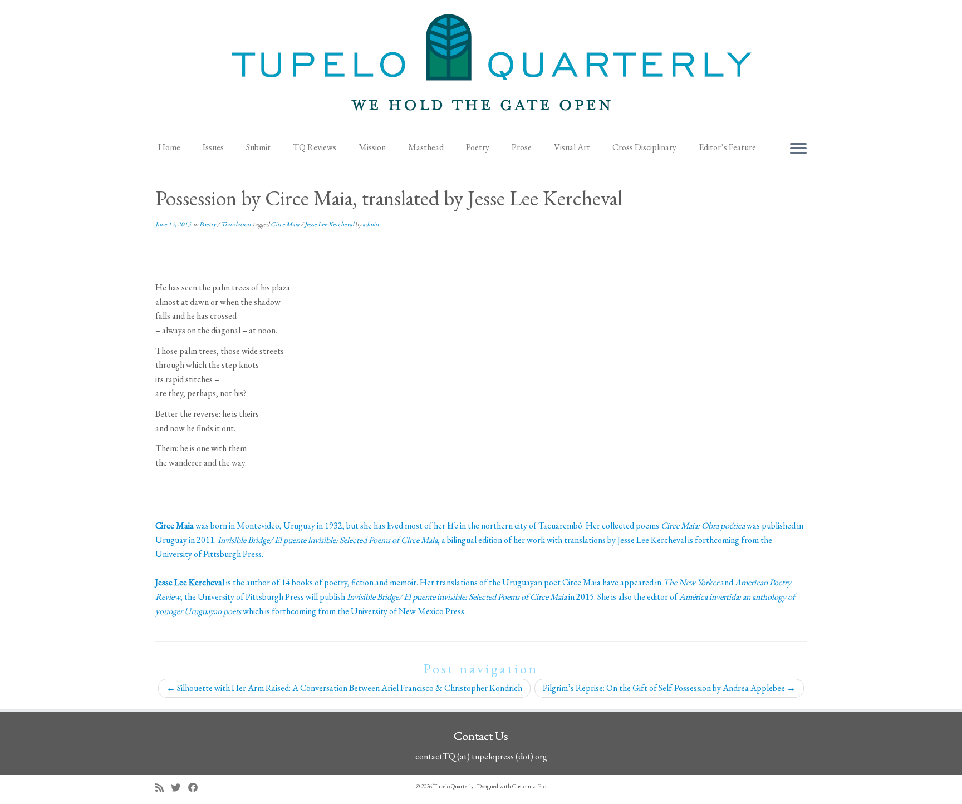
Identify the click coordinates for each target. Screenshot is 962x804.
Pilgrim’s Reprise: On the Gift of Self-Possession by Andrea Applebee (669, 688)
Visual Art (572, 147)
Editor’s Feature (727, 147)
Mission (372, 147)
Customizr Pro (529, 786)
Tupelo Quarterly (453, 786)
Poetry (477, 147)
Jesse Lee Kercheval (330, 224)
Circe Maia (286, 224)
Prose (522, 147)
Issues (213, 147)
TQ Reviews (314, 147)
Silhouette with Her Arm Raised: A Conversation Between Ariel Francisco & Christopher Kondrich (344, 688)
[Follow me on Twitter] (179, 787)
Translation (236, 224)
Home (169, 147)
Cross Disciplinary (644, 147)
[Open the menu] (798, 149)
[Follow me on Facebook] (196, 787)
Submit (258, 147)
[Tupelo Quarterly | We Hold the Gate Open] (481, 67)
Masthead (426, 147)
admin (370, 224)
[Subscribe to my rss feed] (163, 787)
